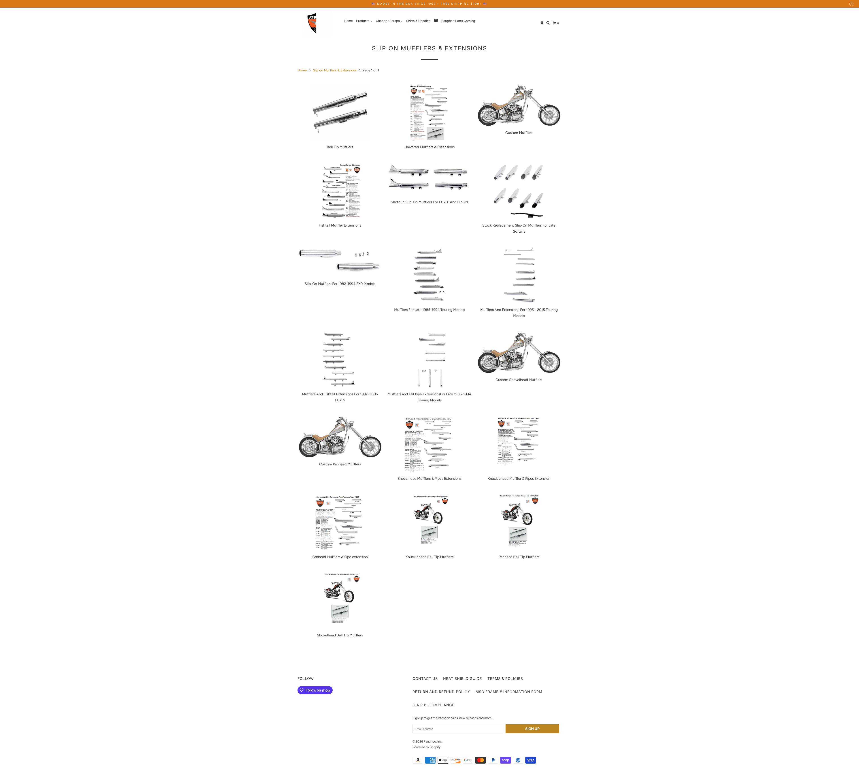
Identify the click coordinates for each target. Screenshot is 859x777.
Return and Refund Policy (441, 691)
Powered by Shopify (426, 747)
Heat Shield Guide (462, 678)
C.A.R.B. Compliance (433, 705)
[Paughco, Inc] (318, 23)
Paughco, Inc (433, 741)
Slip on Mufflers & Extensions (335, 70)
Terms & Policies (505, 678)
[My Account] (542, 23)
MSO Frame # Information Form (509, 691)
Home (303, 70)
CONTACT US (425, 678)
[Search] (548, 23)
